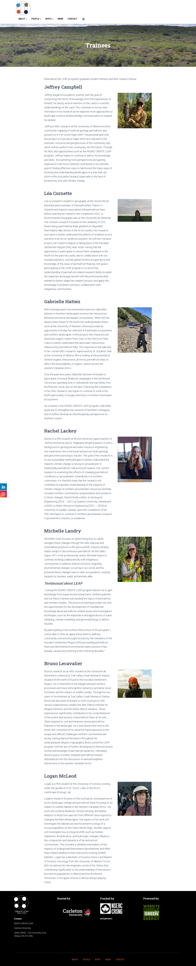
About (22, 19)
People (35, 19)
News (60, 19)
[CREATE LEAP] (23, 8)
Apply (48, 19)
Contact (72, 19)
